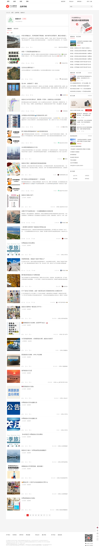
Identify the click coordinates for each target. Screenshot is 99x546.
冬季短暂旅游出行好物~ (28, 498)
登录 (88, 1)
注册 (91, 1)
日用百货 (87, 175)
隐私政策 (60, 534)
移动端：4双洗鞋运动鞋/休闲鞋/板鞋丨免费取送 (81, 56)
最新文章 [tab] (72, 72)
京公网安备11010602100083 (11, 540)
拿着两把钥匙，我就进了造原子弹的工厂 (33, 259)
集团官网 (63, 1)
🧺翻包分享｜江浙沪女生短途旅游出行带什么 (35, 482)
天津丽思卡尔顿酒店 (74, 151)
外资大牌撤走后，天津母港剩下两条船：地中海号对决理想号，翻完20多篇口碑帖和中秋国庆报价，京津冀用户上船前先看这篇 (44, 35)
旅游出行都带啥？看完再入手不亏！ (32, 306)
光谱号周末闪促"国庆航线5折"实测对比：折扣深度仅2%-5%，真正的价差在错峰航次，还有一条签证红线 (84, 77)
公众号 (24, 245)
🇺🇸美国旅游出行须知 (28, 386)
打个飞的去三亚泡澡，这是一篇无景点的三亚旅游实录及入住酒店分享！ (42, 291)
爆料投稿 (79, 1)
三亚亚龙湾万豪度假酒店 (75, 146)
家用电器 (87, 178)
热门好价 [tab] (78, 36)
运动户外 (75, 175)
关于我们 (8, 534)
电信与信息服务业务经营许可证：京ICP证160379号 (28, 540)
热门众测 (72, 95)
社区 (21, 1)
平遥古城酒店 (73, 160)
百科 (27, 1)
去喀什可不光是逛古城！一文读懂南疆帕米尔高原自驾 (37, 211)
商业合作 (71, 1)
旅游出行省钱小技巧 (27, 195)
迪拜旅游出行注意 (27, 370)
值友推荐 (29, 197)
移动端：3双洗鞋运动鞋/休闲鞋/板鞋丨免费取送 (81, 53)
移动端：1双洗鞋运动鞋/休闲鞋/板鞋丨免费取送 (81, 50)
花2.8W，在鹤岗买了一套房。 (30, 83)
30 (79, 131)
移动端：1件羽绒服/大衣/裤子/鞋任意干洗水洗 (80, 64)
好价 (14, 1)
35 (79, 117)
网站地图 (28, 534)
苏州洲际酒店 (73, 154)
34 (79, 124)
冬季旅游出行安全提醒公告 (29, 402)
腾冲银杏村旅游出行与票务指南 (31, 275)
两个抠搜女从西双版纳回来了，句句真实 (33, 179)
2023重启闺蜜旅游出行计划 (29, 147)
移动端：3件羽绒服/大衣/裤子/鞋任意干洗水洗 (80, 61)
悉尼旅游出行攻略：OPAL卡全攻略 (32, 354)
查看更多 (90, 72)
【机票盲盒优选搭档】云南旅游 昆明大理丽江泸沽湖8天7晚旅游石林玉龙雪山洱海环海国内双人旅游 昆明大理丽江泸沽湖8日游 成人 (84, 140)
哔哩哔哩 (25, 341)
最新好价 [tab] (72, 36)
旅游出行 (23, 12)
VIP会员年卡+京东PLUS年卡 (76, 165)
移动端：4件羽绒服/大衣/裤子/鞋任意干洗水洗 (80, 67)
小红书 (24, 197)
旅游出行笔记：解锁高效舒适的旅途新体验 (34, 163)
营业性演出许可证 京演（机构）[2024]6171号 (15, 541)
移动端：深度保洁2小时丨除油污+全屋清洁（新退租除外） (83, 48)
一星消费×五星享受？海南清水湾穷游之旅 (34, 227)
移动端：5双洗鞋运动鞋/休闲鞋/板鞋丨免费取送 (81, 59)
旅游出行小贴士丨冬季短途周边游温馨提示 (34, 450)
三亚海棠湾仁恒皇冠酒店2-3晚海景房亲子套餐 (84, 42)
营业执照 (48, 541)
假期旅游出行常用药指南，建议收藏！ (33, 466)
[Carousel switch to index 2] (79, 107)
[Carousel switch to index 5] (82, 107)
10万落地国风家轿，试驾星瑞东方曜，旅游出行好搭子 (37, 338)
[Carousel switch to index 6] (83, 107)
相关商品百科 (73, 136)
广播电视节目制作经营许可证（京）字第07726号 (15, 543)
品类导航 (23, 6)
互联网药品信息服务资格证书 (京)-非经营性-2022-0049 (35, 541)
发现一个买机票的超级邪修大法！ (31, 51)
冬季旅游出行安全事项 (28, 243)
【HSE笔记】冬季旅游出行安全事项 (32, 434)
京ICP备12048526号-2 (43, 540)
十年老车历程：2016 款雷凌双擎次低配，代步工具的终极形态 (84, 121)
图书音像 (75, 178)
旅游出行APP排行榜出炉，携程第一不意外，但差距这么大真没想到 (41, 99)
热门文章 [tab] (78, 72)
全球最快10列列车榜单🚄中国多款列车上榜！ (35, 115)
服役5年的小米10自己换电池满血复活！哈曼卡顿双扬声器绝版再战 (84, 128)
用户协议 (53, 534)
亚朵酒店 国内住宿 (74, 157)
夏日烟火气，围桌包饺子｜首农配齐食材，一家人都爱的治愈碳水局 (84, 114)
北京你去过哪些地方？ (28, 67)
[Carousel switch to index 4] (81, 107)
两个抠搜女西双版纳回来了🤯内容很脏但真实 (35, 131)
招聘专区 (21, 534)
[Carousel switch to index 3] (80, 107)
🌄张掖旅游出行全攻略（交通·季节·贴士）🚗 (35, 322)
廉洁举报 (44, 534)
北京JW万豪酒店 (74, 162)
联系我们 (15, 534)
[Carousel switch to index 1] (78, 107)
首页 (12, 12)
